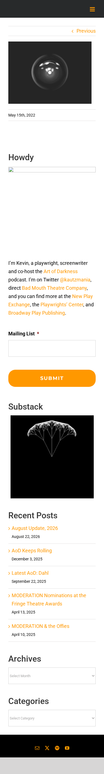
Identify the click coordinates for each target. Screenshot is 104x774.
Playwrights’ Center (61, 304)
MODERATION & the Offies (40, 626)
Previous (86, 31)
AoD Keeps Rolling (32, 550)
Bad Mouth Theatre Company (54, 288)
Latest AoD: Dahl (30, 573)
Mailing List (23, 333)
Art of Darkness (61, 271)
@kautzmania (75, 280)
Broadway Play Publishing (36, 313)
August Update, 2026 (35, 528)
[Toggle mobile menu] (93, 9)
